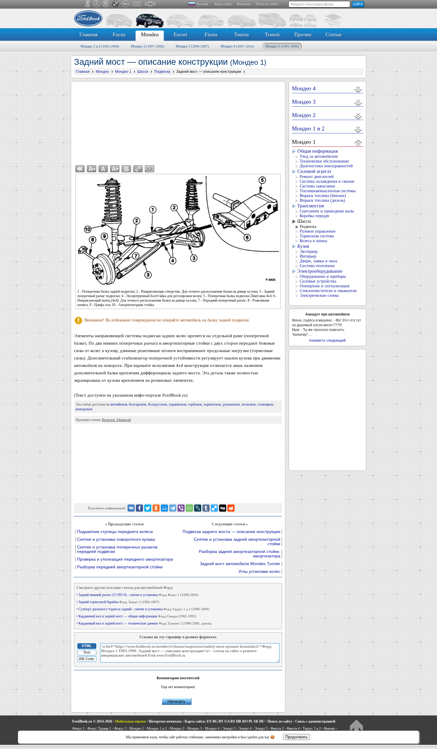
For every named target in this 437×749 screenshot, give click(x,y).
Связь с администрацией (315, 721)
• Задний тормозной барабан (117, 602)
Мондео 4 (237, 46)
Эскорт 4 (244, 728)
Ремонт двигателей (317, 176)
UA (226, 721)
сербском (195, 404)
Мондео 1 (282, 46)
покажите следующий (327, 340)
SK (256, 721)
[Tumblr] (206, 508)
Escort (180, 34)
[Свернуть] (358, 142)
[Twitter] (147, 508)
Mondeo (150, 34)
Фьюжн (329, 728)
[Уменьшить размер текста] (91, 168)
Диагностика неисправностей (326, 166)
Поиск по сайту (267, 4)
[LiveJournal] (197, 508)
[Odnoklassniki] (156, 508)
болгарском (137, 404)
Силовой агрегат (314, 171)
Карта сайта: (195, 721)
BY (221, 721)
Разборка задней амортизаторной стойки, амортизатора (239, 553)
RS (232, 721)
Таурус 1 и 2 (312, 728)
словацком (265, 404)
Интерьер (308, 256)
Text (86, 652)
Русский (202, 4)
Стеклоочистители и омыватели (328, 290)
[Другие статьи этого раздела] (126, 168)
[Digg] (222, 508)
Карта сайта (223, 4)
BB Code (86, 659)
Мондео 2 (147, 46)
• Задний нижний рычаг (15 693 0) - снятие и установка (137, 595)
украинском (177, 404)
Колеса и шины (313, 241)
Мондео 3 (192, 46)
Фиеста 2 (277, 728)
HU (262, 721)
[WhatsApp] (189, 508)
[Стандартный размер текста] (103, 168)
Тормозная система (317, 236)
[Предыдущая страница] (80, 168)
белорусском (157, 404)
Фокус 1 (78, 728)
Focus (119, 34)
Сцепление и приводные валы (327, 211)
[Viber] (181, 508)
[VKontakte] (131, 508)
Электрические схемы (319, 295)
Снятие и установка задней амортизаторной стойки (237, 541)
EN (209, 721)
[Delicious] (214, 508)
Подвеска (308, 226)
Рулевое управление (318, 231)
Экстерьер (308, 251)
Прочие (303, 34)
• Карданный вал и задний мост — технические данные (144, 623)
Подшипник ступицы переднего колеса (115, 531)
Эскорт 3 (228, 728)
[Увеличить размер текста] (114, 168)
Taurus (241, 34)
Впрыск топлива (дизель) (322, 200)
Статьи (334, 34)
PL (251, 721)
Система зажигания (317, 186)
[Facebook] (139, 508)
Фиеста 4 (293, 728)
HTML (87, 646)
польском (249, 404)
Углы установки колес (259, 571)
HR (238, 721)
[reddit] (231, 508)
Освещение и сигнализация (324, 286)
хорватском (212, 404)
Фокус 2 (120, 728)
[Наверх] (356, 727)
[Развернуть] (358, 89)
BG (215, 721)
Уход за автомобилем (319, 156)
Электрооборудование (319, 271)
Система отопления (317, 266)
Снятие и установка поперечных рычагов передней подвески (117, 549)
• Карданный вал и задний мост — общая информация (136, 616)
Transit (272, 34)
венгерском (84, 409)
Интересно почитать (165, 721)
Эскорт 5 (261, 728)
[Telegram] (172, 508)
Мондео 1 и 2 (100, 46)
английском (118, 404)
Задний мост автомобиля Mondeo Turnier (240, 564)
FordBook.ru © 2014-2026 (92, 721)
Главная (88, 34)
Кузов (303, 246)
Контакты (243, 4)
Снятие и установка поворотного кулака (116, 539)
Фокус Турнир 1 (99, 728)
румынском (231, 404)
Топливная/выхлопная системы (328, 191)
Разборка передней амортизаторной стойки (120, 567)
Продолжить (296, 737)
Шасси (304, 221)
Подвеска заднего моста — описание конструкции (231, 531)
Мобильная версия (130, 721)
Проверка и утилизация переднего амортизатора (125, 559)
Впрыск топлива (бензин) (323, 195)
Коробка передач (314, 216)
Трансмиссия (310, 205)
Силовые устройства (318, 281)
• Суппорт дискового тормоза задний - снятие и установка (142, 609)
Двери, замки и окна (318, 261)
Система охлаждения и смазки (327, 181)
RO (245, 721)
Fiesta (211, 34)
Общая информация (317, 151)
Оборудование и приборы (323, 276)
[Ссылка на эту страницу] (137, 168)
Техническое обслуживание (324, 161)
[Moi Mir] (164, 508)
